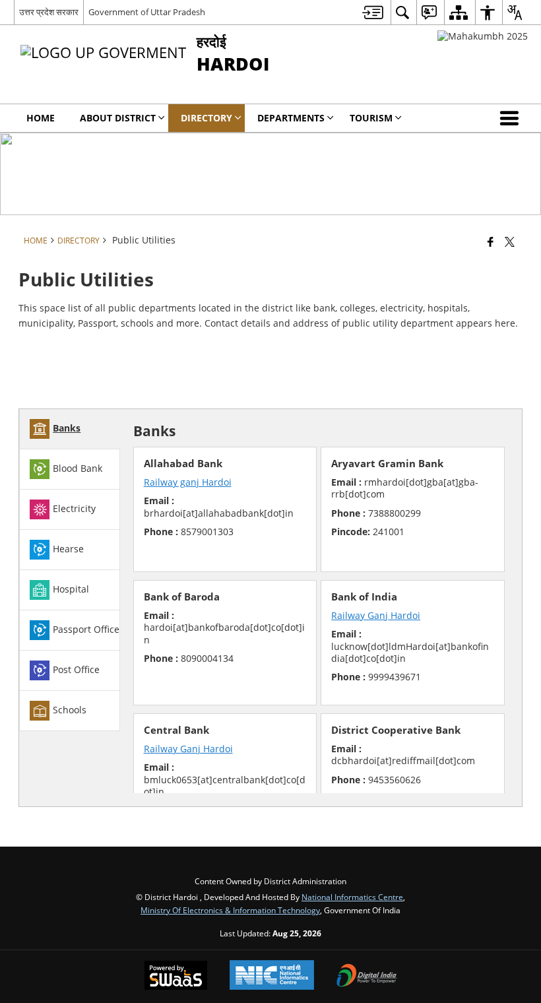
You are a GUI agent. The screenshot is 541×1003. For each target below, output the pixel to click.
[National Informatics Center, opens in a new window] (272, 976)
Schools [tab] (69, 709)
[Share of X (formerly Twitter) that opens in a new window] (509, 241)
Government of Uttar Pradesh (146, 12)
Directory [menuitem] (206, 118)
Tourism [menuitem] (371, 118)
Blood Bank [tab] (77, 468)
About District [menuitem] (118, 118)
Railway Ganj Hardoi (375, 615)
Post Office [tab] (76, 669)
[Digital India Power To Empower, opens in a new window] (367, 976)
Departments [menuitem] (291, 118)
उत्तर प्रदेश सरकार (49, 12)
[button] (512, 118)
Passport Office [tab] (86, 629)
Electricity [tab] (74, 508)
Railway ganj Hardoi (188, 482)
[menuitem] (373, 12)
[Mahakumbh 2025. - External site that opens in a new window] (482, 36)
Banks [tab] (66, 428)
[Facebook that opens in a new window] (490, 241)
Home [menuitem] (40, 118)
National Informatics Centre (352, 896)
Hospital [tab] (71, 589)
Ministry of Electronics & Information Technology (230, 910)
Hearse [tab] (68, 548)
